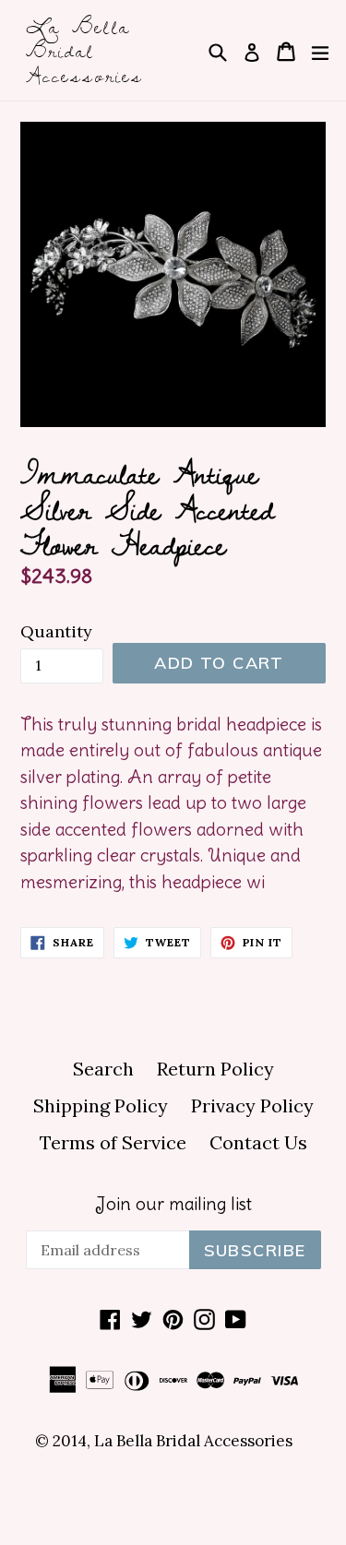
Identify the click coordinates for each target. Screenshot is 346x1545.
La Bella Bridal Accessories (85, 50)
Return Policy (215, 1068)
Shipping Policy (100, 1105)
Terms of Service (113, 1142)
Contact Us (258, 1142)
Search (103, 1068)
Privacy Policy (252, 1105)
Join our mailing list (173, 1204)
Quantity (56, 631)
